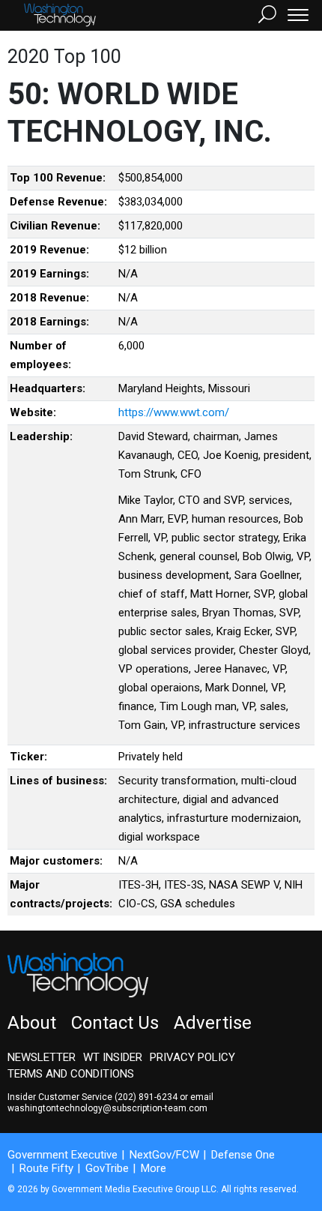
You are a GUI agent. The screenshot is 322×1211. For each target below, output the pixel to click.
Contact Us (115, 1022)
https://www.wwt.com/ (173, 412)
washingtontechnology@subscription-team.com (107, 1108)
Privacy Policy (192, 1057)
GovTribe (107, 1168)
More (153, 1168)
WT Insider (112, 1057)
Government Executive (62, 1155)
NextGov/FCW (164, 1155)
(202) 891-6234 (146, 1097)
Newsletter (41, 1057)
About (31, 1022)
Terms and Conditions (70, 1074)
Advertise (213, 1022)
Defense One (243, 1155)
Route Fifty (46, 1168)
